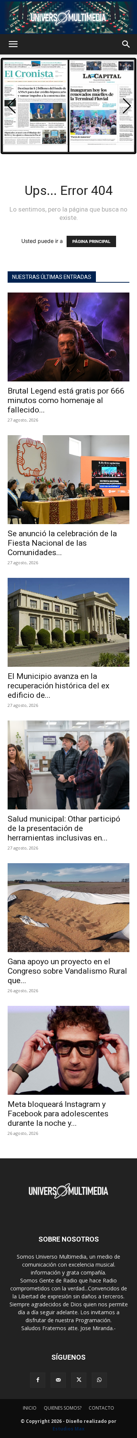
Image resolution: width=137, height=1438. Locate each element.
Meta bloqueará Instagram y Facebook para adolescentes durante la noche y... (58, 1114)
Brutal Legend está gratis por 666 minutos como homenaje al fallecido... (66, 400)
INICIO (30, 1408)
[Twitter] (78, 1380)
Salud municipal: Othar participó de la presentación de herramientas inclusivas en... (64, 828)
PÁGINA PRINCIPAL (91, 241)
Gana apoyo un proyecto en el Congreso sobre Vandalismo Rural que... (67, 971)
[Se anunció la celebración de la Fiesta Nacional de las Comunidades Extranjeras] (68, 479)
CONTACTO (101, 1408)
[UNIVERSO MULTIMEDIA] (68, 17)
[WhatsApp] (99, 1380)
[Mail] (58, 1380)
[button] (13, 44)
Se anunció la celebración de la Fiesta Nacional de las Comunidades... (62, 543)
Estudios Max (68, 1429)
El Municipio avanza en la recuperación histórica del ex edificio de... (58, 686)
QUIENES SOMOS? (62, 1408)
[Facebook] (37, 1380)
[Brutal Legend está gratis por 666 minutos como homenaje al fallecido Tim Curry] (68, 337)
